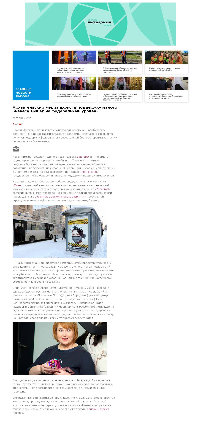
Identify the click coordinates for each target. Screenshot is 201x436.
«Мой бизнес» (89, 171)
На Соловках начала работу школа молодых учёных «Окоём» (164, 69)
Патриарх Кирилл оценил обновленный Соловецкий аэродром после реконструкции (166, 96)
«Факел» (18, 185)
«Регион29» (102, 189)
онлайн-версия (99, 409)
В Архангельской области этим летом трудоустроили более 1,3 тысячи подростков (120, 70)
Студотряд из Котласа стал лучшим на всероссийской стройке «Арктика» (74, 95)
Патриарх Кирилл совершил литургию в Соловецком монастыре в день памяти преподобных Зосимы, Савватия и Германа (120, 97)
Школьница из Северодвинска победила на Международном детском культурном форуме (70, 70)
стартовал (83, 156)
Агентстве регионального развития (60, 196)
